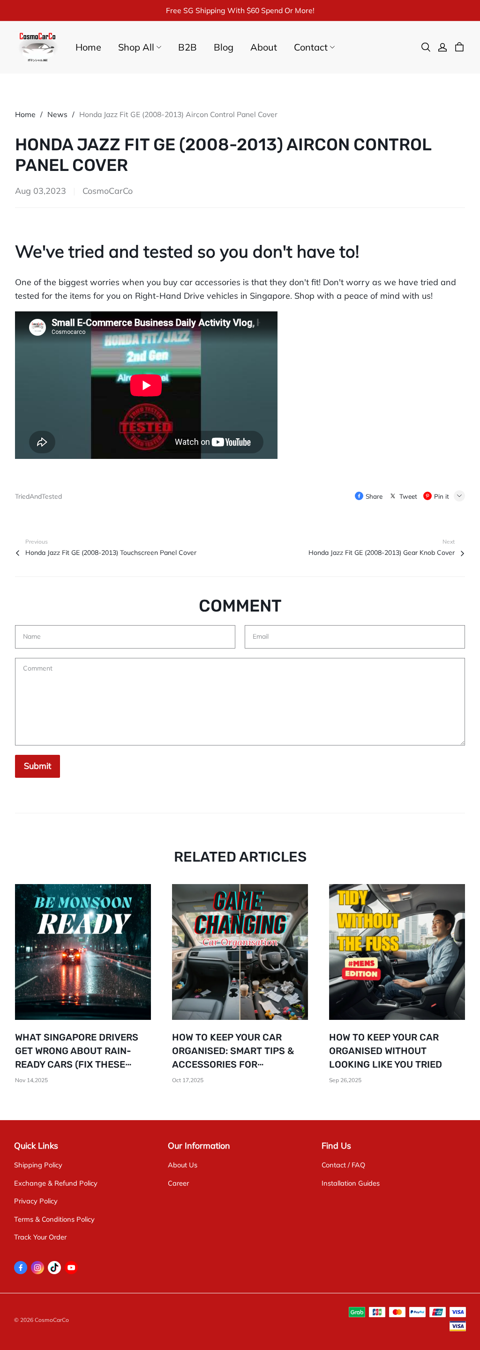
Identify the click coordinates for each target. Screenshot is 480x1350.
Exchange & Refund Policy (56, 1183)
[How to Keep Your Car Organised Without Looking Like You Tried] (397, 952)
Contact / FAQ (343, 1164)
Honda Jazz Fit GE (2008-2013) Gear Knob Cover (381, 552)
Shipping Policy (38, 1164)
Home (88, 47)
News (57, 114)
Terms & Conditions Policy (54, 1219)
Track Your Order (40, 1236)
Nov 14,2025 (31, 1080)
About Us (182, 1164)
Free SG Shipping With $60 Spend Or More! (240, 10)
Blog (223, 47)
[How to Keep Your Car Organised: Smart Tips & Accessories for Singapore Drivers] (240, 952)
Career (178, 1183)
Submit (37, 765)
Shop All (136, 47)
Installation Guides (351, 1183)
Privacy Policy (36, 1200)
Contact (311, 47)
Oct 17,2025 (187, 1080)
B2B (187, 47)
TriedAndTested (38, 496)
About (263, 47)
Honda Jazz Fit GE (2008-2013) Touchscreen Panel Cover (110, 552)
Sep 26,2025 (345, 1080)
